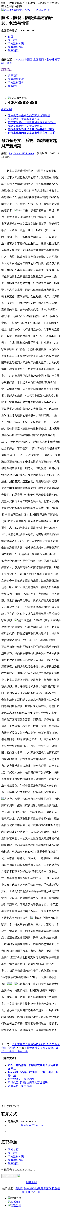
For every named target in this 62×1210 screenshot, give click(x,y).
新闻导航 (6, 69)
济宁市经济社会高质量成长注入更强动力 (32, 122)
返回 (9, 63)
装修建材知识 (16, 43)
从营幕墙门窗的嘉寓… (21, 1086)
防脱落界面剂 (43, 1188)
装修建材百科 (16, 47)
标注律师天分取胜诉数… (22, 1079)
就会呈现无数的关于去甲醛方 (25, 125)
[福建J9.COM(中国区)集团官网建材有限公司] (27, 9)
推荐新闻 (6, 109)
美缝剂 (19, 1188)
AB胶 (37, 1191)
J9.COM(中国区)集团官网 (29, 59)
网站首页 (13, 1149)
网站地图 (31, 1182)
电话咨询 (16, 1205)
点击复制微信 (9, 1176)
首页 (10, 36)
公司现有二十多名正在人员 (24, 118)
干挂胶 (29, 1191)
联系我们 (13, 50)
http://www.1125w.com (21, 153)
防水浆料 (29, 1188)
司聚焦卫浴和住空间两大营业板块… (29, 1082)
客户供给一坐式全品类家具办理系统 (29, 115)
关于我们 (13, 40)
